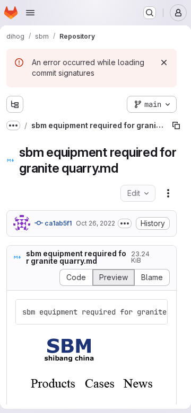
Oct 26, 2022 (95, 223)
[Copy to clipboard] (154, 311)
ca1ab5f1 (57, 223)
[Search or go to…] (149, 12)
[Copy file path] (176, 125)
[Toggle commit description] (125, 223)
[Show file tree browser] (14, 104)
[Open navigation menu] (30, 12)
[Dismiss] (164, 62)
